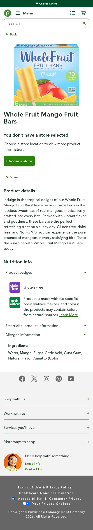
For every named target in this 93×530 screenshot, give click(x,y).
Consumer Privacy (65, 498)
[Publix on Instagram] (46, 381)
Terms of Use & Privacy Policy (45, 487)
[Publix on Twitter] (34, 381)
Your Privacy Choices (50, 503)
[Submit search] (84, 23)
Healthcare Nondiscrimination (46, 493)
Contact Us (33, 469)
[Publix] (7, 14)
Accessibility (29, 498)
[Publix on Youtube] (70, 381)
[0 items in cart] (83, 13)
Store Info (33, 463)
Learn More (68, 315)
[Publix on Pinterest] (58, 381)
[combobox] (44, 23)
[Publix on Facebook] (22, 381)
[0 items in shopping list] (72, 13)
